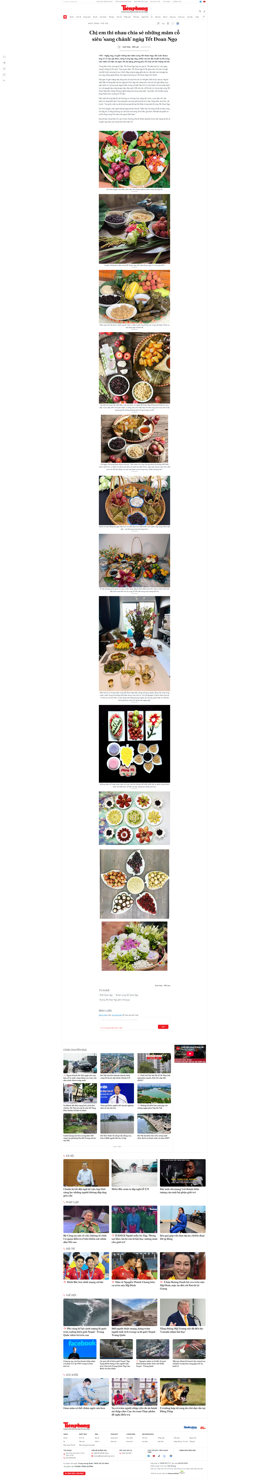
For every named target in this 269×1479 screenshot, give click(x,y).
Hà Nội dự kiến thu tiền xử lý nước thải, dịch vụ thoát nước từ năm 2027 (153, 1136)
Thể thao (136, 17)
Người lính (145, 17)
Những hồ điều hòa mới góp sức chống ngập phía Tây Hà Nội (152, 1106)
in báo (168, 23)
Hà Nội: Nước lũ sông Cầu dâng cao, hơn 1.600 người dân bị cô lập (116, 1136)
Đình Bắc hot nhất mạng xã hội (85, 1282)
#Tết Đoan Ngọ (106, 995)
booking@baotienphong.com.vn (104, 1456)
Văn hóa (158, 17)
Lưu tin (4, 69)
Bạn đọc (161, 1441)
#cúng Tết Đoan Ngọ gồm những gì (115, 1000)
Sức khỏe (103, 17)
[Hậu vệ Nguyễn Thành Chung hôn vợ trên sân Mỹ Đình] (134, 1266)
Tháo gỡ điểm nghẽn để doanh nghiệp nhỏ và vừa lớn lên (117, 1106)
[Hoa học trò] (203, 1428)
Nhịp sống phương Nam (87, 1445)
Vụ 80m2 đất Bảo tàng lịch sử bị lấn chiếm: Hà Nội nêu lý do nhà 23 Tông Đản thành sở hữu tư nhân (79, 1108)
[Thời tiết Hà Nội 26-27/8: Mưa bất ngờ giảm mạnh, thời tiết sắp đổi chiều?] (154, 1063)
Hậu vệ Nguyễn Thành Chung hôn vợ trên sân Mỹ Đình (133, 1283)
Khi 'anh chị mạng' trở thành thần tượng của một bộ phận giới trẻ (179, 1190)
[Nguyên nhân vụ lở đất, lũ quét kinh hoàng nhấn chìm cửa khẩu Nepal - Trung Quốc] (152, 1349)
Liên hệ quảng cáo (99, 1450)
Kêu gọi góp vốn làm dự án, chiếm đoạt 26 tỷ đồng (182, 1237)
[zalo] (166, 1456)
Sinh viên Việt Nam (141, 2)
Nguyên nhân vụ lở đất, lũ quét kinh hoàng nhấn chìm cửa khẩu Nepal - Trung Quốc (151, 1363)
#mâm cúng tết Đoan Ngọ (127, 995)
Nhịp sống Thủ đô (98, 23)
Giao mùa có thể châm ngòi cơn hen (84, 1408)
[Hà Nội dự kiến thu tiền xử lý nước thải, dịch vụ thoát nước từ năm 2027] (154, 1123)
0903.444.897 (127, 1453)
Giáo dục (173, 17)
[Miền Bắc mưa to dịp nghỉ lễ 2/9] (134, 1173)
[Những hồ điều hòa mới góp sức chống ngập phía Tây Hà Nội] (154, 1093)
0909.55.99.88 (99, 1453)
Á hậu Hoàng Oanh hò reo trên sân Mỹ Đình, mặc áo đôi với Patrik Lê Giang (182, 1285)
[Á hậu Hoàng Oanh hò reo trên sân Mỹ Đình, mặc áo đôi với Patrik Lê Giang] (183, 1266)
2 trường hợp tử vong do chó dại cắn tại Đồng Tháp (182, 1409)
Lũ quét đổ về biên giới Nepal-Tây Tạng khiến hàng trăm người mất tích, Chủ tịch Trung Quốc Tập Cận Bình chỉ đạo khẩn (115, 1365)
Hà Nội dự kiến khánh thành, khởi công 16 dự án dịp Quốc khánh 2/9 (115, 1076)
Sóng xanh (87, 17)
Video (197, 17)
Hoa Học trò (155, 2)
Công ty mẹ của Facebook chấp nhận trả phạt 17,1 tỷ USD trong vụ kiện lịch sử (79, 1363)
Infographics (148, 1434)
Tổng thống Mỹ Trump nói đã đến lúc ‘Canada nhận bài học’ (181, 1330)
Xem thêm (204, 17)
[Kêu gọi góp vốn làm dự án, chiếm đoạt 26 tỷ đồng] (183, 1219)
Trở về (4, 80)
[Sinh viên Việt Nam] (190, 1428)
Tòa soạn (166, 2)
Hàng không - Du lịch (181, 1441)
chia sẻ (158, 23)
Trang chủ (65, 17)
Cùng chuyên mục (75, 1049)
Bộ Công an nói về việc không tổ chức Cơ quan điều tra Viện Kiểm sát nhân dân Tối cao (85, 1239)
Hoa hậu (190, 17)
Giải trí (165, 17)
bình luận (173, 23)
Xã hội (72, 17)
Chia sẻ (4, 63)
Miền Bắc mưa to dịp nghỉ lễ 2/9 (130, 1189)
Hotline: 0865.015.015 (105, 2)
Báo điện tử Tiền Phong (134, 9)
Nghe (4, 57)
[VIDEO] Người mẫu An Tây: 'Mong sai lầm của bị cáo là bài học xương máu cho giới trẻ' (134, 1239)
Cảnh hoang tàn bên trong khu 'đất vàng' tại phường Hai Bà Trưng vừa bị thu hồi (79, 1138)
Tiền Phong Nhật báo (123, 2)
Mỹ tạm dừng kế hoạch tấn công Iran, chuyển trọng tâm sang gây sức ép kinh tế (189, 1363)
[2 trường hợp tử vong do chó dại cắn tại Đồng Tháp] (183, 1392)
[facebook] (200, 1)
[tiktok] (160, 1456)
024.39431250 (71, 1458)
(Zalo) (107, 1453)
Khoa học (181, 17)
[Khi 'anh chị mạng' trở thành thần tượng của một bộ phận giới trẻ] (183, 1173)
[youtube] (204, 1)
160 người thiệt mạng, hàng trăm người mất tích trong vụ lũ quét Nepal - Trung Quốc (134, 1332)
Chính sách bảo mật (187, 1450)
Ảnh (96, 1434)
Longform (130, 1434)
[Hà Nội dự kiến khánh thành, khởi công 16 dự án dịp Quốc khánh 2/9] (117, 1063)
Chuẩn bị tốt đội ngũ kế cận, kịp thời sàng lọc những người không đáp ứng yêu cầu (85, 1192)
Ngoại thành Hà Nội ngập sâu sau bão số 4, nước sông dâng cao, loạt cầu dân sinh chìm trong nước (80, 1078)
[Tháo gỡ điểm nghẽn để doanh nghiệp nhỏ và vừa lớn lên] (117, 1093)
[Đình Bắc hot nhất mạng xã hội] (86, 1266)
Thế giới (111, 17)
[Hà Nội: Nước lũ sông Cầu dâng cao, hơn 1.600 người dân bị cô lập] (117, 1123)
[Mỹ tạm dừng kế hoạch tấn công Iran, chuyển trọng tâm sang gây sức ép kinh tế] (189, 1349)
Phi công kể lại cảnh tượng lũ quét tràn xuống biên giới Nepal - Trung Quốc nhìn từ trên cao (84, 1332)
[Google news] (172, 1456)
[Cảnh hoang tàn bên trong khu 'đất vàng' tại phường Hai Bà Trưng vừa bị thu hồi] (80, 1123)
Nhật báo (83, 1434)
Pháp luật (127, 17)
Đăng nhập (103, 1015)
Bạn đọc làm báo (76, 1473)
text (163, 23)
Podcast (114, 1434)
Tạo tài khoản (117, 1015)
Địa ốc (95, 17)
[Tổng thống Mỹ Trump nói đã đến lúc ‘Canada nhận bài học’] (183, 1312)
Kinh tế (78, 17)
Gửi (163, 1027)
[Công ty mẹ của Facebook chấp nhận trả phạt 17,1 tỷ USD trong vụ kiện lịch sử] (79, 1349)
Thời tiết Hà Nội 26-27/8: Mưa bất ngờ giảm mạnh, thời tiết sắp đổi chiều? (153, 1078)
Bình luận (4, 74)
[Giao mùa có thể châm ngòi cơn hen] (86, 1392)
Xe (152, 17)
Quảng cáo (177, 2)
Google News (178, 23)
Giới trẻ (119, 17)
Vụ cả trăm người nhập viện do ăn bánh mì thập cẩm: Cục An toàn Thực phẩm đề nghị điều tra (134, 1411)
